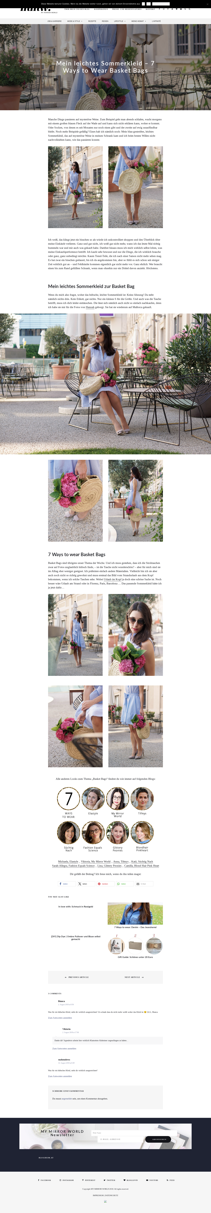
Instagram (163, 9)
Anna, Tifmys (120, 861)
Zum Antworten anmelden (60, 1018)
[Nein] (207, 4)
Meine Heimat (137, 21)
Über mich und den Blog (77, 9)
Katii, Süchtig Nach (142, 861)
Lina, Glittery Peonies (109, 865)
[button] (67, 883)
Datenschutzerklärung (161, 4)
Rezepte (92, 21)
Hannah (90, 307)
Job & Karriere (54, 21)
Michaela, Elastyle (68, 861)
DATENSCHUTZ (111, 1195)
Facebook (159, 9)
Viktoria (66, 1029)
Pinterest (168, 9)
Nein (148, 4)
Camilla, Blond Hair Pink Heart (141, 865)
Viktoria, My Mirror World (96, 861)
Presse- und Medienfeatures (127, 9)
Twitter (172, 9)
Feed (185, 9)
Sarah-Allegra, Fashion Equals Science (73, 865)
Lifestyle (118, 21)
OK (143, 4)
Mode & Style (73, 21)
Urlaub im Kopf (112, 579)
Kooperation (101, 9)
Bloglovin (176, 9)
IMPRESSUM (98, 1195)
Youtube (181, 9)
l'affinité (156, 21)
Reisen (105, 21)
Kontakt (150, 9)
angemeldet (67, 1098)
